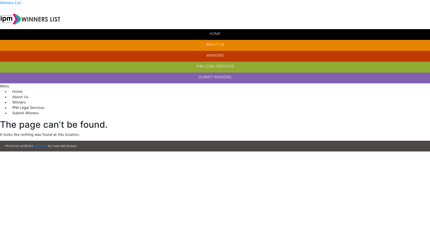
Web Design (40, 146)
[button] (215, 86)
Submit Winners (25, 113)
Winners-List (10, 2)
